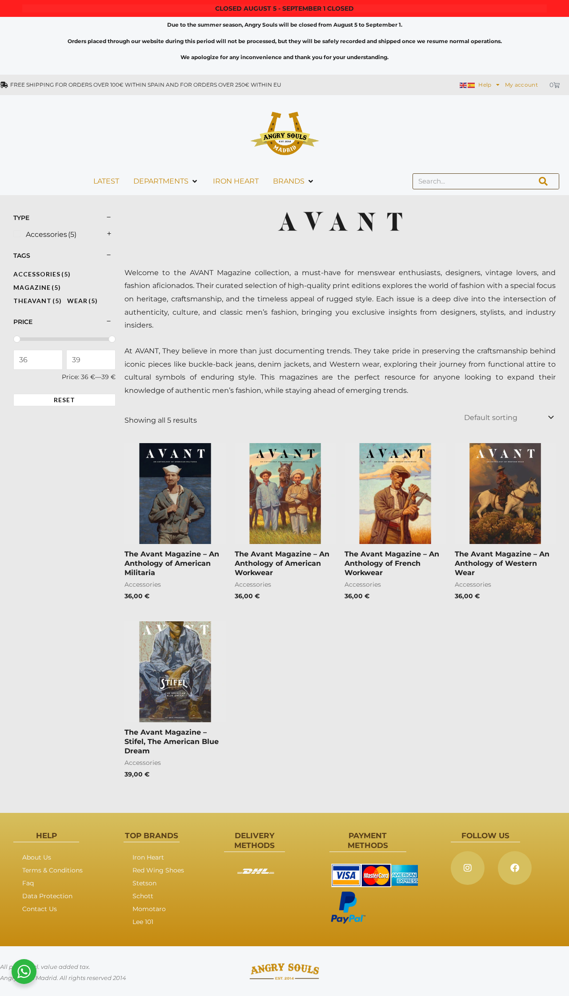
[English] (464, 84)
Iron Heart (148, 857)
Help (484, 84)
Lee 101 (142, 922)
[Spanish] (472, 84)
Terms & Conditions (52, 870)
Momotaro (149, 909)
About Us (36, 857)
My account (521, 84)
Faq (28, 883)
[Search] (544, 181)
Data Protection (47, 896)
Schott (142, 896)
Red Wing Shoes (158, 870)
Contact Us (39, 909)
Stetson (144, 883)
